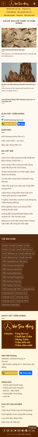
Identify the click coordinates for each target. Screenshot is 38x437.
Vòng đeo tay (26, 9)
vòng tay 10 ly (21, 292)
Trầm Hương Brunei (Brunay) (14, 261)
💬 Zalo (21, 123)
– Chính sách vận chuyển (12, 387)
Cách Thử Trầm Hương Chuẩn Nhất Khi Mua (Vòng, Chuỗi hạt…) (18, 159)
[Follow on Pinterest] (22, 430)
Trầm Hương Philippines (12, 276)
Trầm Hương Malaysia (11, 273)
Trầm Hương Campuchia (12, 265)
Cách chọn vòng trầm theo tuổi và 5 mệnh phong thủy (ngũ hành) (17, 194)
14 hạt (12, 245)
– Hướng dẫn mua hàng (12, 393)
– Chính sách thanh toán (12, 385)
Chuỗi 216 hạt (25, 257)
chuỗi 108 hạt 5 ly (24, 249)
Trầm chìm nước (29, 15)
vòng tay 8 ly (7, 292)
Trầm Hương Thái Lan (11, 284)
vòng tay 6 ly (28, 288)
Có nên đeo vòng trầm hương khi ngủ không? (17, 180)
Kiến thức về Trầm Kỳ (11, 422)
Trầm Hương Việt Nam (11, 288)
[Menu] (3, 3)
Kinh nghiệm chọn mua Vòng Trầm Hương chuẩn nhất (16, 208)
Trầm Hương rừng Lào (11, 281)
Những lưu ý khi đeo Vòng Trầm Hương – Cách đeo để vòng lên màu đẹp (19, 222)
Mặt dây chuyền (9, 15)
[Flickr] (30, 430)
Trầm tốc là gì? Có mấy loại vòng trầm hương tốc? (18, 187)
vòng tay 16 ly (8, 300)
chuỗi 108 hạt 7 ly (26, 253)
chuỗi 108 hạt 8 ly (9, 257)
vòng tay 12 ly (8, 296)
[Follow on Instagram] (8, 430)
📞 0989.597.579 (9, 123)
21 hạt (12, 249)
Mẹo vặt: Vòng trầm (10, 144)
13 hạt (4, 245)
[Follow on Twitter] (15, 430)
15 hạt (19, 245)
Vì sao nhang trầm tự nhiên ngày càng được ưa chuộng (18, 173)
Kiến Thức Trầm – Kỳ (10, 140)
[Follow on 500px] (33, 430)
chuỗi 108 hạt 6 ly (9, 253)
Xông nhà (19, 15)
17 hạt (26, 245)
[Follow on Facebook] (4, 430)
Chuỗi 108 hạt (11, 12)
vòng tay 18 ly (22, 300)
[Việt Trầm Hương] (19, 3)
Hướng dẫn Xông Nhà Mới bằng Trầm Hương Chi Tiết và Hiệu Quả (17, 215)
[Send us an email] (19, 430)
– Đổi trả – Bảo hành (10, 390)
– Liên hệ (6, 396)
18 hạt (4, 249)
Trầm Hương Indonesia (12, 269)
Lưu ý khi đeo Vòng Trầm (12, 418)
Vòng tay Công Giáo (10, 304)
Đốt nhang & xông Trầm (12, 136)
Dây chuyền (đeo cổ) (24, 12)
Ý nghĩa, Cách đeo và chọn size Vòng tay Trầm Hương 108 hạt (19, 201)
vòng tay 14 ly (22, 296)
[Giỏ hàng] (34, 3)
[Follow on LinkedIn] (26, 430)
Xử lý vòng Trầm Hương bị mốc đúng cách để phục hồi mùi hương (17, 166)
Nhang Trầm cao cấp (14, 9)
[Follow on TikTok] (11, 430)
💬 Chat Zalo (25, 373)
